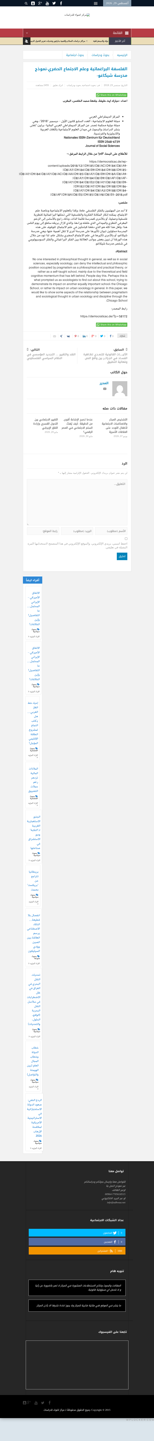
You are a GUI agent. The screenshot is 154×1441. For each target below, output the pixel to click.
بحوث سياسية (36, 630)
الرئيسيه (122, 55)
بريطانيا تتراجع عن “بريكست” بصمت (32, 881)
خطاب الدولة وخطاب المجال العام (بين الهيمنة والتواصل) (32, 1061)
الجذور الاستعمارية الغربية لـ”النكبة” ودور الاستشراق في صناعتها (33, 832)
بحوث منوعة (36, 957)
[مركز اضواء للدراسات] (77, 14)
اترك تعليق (58, 85)
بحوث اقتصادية (34, 749)
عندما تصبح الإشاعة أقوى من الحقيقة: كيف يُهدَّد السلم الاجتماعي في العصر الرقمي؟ (77, 426)
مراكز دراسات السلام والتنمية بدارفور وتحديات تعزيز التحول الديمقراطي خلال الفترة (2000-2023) (58, 41)
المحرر (104, 383)
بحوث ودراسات (100, 55)
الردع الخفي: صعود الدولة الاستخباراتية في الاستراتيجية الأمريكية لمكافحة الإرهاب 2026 (34, 1118)
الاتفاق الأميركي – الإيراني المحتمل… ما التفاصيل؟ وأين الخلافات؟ (33, 609)
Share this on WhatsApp (113, 95)
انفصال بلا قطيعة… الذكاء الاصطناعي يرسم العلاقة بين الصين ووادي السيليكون (33, 933)
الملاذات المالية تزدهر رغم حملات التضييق (33, 780)
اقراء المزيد (34, 636)
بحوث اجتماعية (75, 55)
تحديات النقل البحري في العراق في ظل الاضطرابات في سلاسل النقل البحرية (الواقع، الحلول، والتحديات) (33, 1000)
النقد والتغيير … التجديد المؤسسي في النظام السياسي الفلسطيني (51, 354)
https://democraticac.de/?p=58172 (103, 316)
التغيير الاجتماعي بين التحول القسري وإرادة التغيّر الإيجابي (45, 423)
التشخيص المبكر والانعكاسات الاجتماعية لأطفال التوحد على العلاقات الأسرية (114, 426)
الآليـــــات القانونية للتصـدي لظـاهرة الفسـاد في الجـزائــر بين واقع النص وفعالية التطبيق (105, 356)
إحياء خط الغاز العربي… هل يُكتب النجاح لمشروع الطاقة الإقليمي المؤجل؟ (32, 723)
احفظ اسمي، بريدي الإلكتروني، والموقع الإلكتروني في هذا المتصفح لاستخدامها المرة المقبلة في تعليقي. (77, 545)
